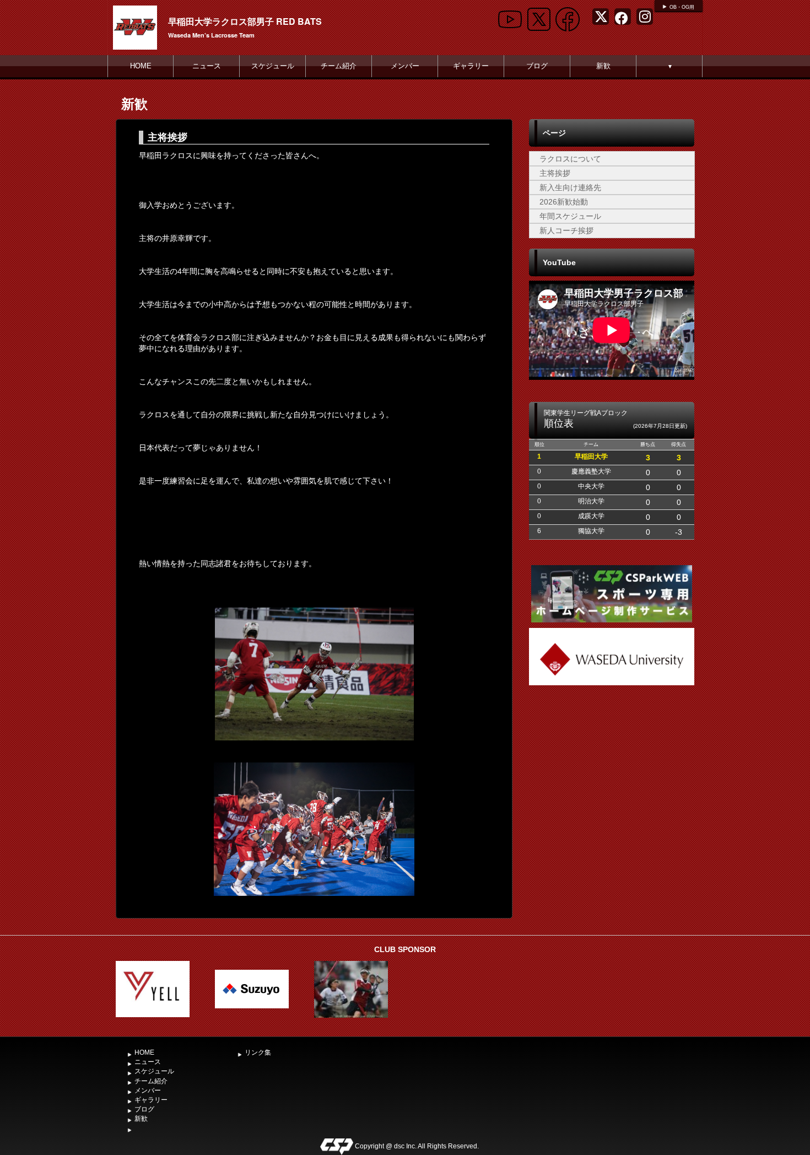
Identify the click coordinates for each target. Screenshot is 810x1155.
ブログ (537, 66)
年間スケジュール (570, 216)
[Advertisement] (611, 771)
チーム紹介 (339, 66)
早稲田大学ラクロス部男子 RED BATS (245, 21)
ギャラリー (471, 66)
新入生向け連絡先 (570, 187)
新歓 (603, 66)
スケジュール (272, 66)
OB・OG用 (681, 7)
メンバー (405, 66)
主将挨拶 (554, 173)
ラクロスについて (570, 158)
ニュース (206, 66)
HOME (141, 66)
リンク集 (258, 1052)
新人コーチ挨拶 (566, 230)
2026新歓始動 (563, 201)
